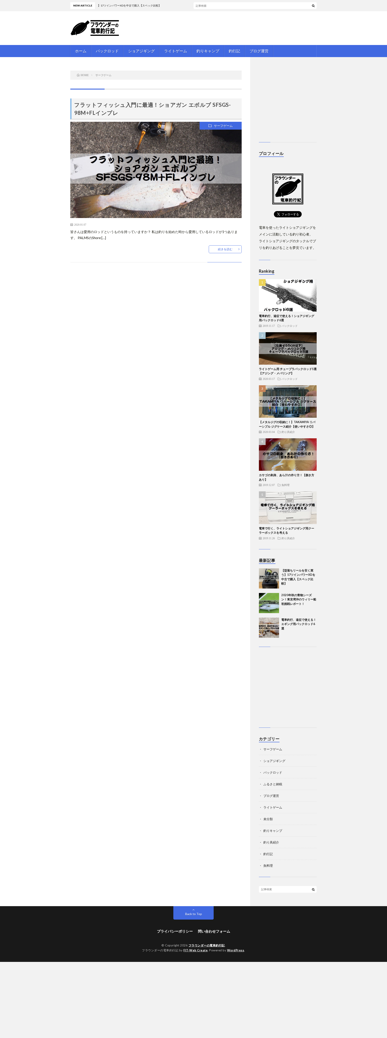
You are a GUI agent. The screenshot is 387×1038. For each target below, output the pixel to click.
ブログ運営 (259, 51)
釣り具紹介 (288, 431)
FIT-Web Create (195, 950)
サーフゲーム (223, 126)
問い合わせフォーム (214, 931)
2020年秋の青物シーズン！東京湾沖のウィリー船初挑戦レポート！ (298, 599)
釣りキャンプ (207, 51)
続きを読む (225, 249)
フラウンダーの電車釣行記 (207, 945)
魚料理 (286, 485)
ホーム (80, 51)
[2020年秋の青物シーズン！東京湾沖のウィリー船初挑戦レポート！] (269, 603)
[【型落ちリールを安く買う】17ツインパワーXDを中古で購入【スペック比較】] (269, 578)
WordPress (235, 950)
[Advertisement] (310, 102)
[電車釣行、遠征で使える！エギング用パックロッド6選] (269, 628)
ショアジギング (141, 51)
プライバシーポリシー (175, 931)
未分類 (268, 819)
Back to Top (193, 914)
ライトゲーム (175, 51)
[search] (313, 5)
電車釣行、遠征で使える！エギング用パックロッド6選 (298, 624)
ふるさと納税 (272, 784)
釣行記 (234, 51)
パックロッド (107, 51)
